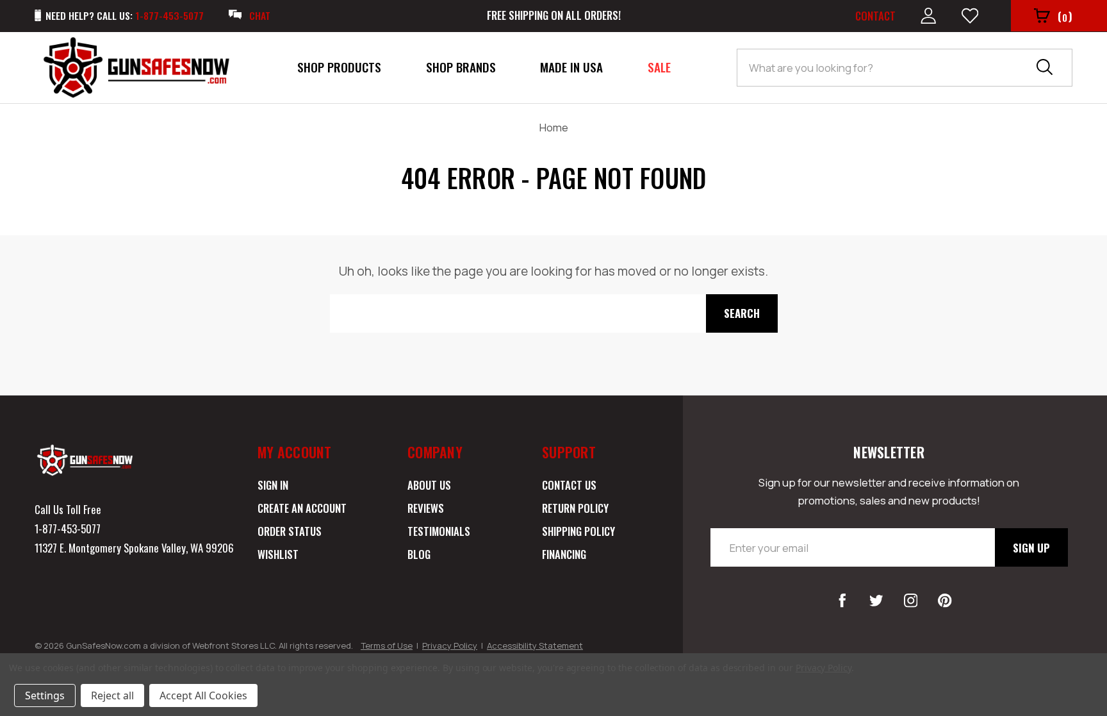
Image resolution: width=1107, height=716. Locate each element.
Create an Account (302, 508)
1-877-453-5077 (68, 528)
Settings (45, 695)
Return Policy (575, 508)
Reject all (112, 695)
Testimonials (438, 531)
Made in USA (571, 67)
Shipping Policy (578, 531)
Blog (418, 554)
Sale (659, 67)
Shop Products (339, 67)
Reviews (425, 508)
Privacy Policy (449, 645)
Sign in (273, 485)
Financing (564, 554)
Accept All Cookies (203, 695)
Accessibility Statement (535, 645)
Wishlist (278, 554)
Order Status (290, 531)
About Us (429, 485)
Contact (875, 16)
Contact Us (569, 485)
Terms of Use (387, 645)
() (1065, 16)
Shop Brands (461, 67)
